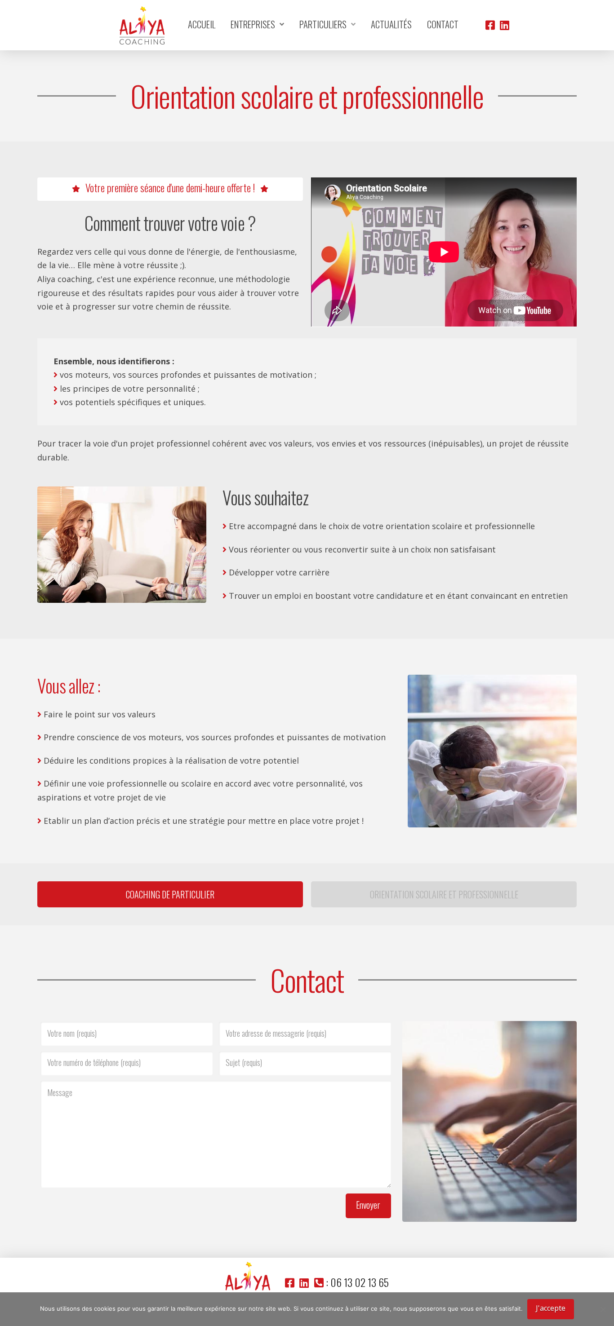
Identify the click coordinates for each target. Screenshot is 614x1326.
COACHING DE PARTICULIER (170, 894)
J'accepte (550, 1308)
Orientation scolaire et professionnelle (444, 894)
